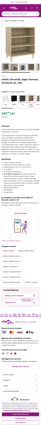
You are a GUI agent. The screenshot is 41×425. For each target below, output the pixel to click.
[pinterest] (11, 353)
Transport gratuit (20, 2)
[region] (20, 412)
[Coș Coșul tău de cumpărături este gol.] (37, 8)
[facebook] (3, 353)
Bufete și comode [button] (31, 282)
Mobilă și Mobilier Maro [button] (26, 251)
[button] (6, 101)
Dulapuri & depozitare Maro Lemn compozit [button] (13, 282)
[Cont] (26, 8)
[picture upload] (20, 226)
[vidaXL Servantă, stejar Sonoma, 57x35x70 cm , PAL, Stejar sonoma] (20, 44)
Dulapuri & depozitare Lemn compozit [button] (13, 277)
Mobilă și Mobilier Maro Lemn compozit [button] (13, 261)
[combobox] (20, 13)
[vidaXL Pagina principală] (13, 8)
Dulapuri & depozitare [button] (10, 266)
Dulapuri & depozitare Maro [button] (12, 272)
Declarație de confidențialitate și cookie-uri (16, 410)
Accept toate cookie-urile (20, 414)
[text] (8, 114)
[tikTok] (15, 353)
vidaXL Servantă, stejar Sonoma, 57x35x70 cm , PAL (20, 81)
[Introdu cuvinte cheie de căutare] (36, 13)
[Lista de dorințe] (31, 8)
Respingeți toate (20, 418)
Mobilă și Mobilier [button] (8, 251)
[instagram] (7, 353)
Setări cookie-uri (20, 422)
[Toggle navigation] (4, 8)
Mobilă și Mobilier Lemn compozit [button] (13, 256)
